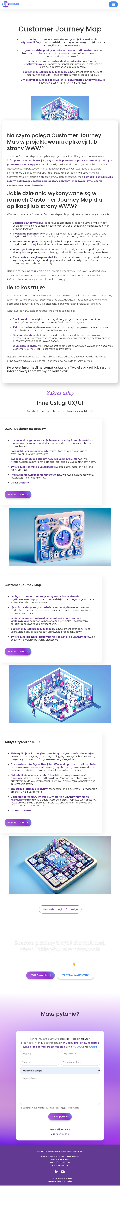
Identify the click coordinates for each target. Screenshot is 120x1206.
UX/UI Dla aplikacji (40, 975)
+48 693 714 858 (60, 1134)
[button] (113, 4)
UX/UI (80, 1046)
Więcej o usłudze (18, 494)
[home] (13, 4)
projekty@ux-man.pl (60, 1129)
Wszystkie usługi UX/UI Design (60, 909)
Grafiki (93, 1046)
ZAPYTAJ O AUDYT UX (75, 975)
